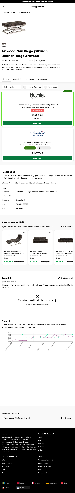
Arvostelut (30, 79)
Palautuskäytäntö (45, 466)
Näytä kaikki (66, 227)
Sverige (8, 483)
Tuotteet (14, 13)
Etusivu (6, 13)
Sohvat (41, 444)
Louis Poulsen (7, 463)
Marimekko (6, 466)
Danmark (37, 483)
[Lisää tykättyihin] (24, 233)
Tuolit (40, 437)
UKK (39, 470)
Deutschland (53, 483)
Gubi (3, 470)
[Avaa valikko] (3, 6)
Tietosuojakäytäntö (45, 460)
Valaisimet (42, 447)
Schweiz (7, 487)
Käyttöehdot (43, 463)
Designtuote (37, 6)
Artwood (19, 196)
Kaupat (6, 79)
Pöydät (41, 440)
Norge (22, 483)
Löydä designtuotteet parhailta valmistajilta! (37, 1)
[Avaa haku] (71, 6)
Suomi (22, 487)
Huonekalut (25, 13)
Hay (3, 473)
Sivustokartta (43, 473)
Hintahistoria (42, 79)
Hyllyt (40, 450)
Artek (4, 460)
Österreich (67, 483)
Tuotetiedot (17, 79)
